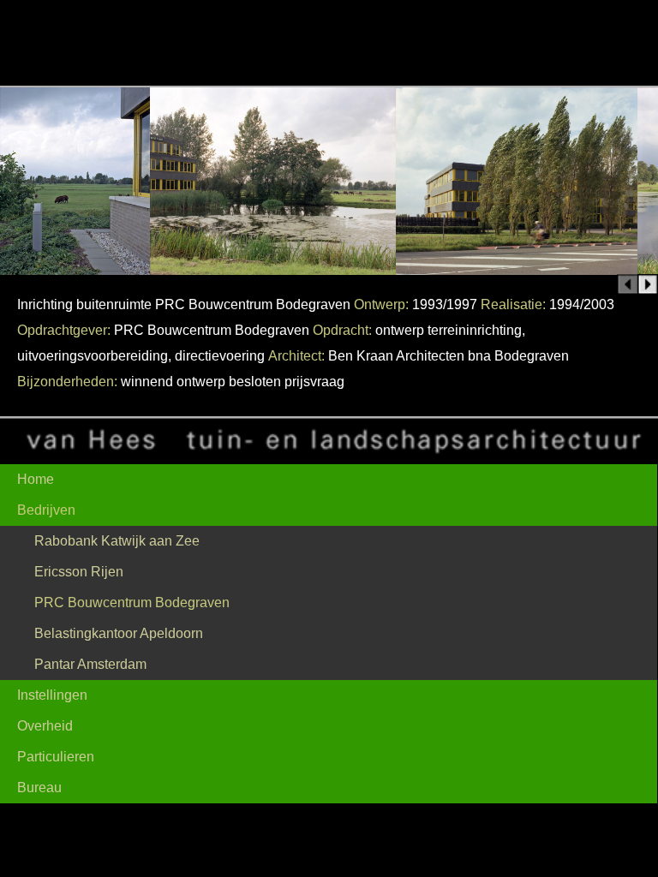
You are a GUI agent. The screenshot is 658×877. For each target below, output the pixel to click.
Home (35, 479)
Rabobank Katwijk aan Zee (117, 541)
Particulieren (55, 756)
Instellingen (52, 695)
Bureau (39, 787)
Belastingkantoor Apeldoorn (118, 633)
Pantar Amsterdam (90, 664)
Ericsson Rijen (78, 571)
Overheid (45, 726)
